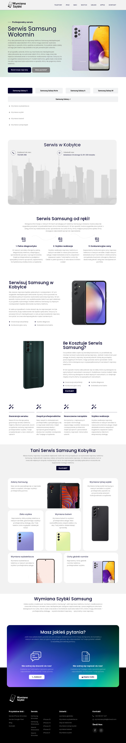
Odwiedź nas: (68, 152)
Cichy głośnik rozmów (77, 556)
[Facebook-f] (95, 730)
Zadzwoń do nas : (24, 152)
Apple (102, 5)
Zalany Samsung (19, 482)
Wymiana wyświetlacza (22, 556)
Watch (84, 5)
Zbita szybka (25, 514)
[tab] (20, 90)
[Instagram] (101, 730)
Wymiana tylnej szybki (100, 482)
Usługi (93, 5)
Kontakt (112, 5)
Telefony (58, 5)
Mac (75, 5)
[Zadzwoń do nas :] (13, 152)
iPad (67, 5)
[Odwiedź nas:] (59, 152)
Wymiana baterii (63, 514)
